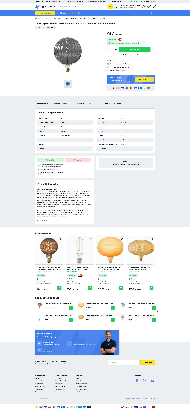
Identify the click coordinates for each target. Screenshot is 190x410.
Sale (79, 13)
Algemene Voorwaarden (132, 399)
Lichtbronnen (47, 18)
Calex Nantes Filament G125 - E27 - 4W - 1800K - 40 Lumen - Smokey (49, 268)
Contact (37, 378)
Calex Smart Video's (82, 381)
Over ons (38, 392)
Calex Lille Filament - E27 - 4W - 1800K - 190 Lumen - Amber (140, 268)
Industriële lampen (82, 384)
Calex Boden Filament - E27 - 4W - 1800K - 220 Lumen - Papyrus (110, 268)
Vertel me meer (143, 79)
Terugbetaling (39, 389)
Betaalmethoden (40, 386)
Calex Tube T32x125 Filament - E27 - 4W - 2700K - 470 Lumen (78, 268)
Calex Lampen (57, 18)
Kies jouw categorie (43, 13)
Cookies (152, 399)
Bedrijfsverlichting (65, 13)
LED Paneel (79, 392)
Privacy (145, 399)
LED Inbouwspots (81, 389)
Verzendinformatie (40, 381)
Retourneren (39, 384)
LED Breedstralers (81, 386)
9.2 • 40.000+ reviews (147, 2)
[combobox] (83, 6)
